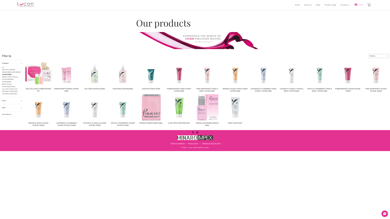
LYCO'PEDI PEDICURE (9, 94)
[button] (369, 4)
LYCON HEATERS (8, 79)
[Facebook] (193, 132)
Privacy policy (193, 143)
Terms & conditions (178, 143)
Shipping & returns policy (211, 143)
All (3, 67)
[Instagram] (197, 132)
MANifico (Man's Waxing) (10, 77)
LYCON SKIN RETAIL (9, 86)
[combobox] (379, 56)
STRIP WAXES (6, 82)
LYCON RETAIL (7, 74)
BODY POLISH (6, 84)
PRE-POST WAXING (8, 69)
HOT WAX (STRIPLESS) (9, 91)
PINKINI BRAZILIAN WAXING (11, 72)
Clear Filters (6, 114)
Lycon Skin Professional (9, 89)
